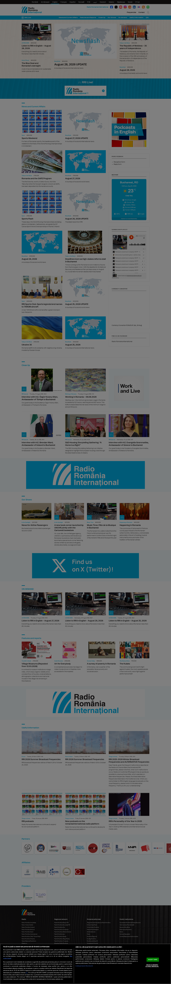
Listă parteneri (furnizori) (84, 966)
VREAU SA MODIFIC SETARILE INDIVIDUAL (152, 965)
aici (27, 972)
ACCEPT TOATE (152, 959)
